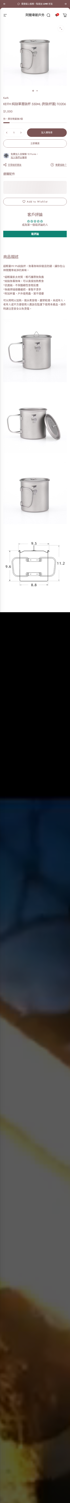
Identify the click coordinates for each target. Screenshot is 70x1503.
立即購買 (35, 143)
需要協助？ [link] (61, 164)
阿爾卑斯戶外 (35, 15)
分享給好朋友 (14, 164)
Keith (6, 98)
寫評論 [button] (35, 234)
